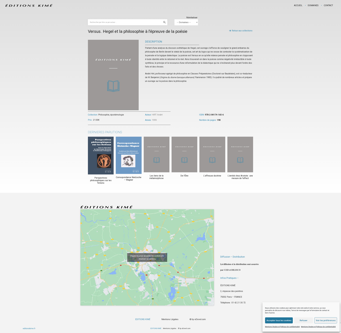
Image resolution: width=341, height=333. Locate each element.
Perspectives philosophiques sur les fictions (100, 180)
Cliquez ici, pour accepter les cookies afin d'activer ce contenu (147, 257)
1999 (154, 120)
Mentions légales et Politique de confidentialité (282, 327)
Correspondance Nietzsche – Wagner (128, 178)
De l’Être (184, 175)
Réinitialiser (191, 17)
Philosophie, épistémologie (111, 114)
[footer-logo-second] (28, 5)
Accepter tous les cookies (279, 320)
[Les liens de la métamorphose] (156, 154)
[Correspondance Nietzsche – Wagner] (128, 155)
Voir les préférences (326, 320)
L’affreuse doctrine (212, 175)
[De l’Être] (184, 154)
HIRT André (157, 114)
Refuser (303, 320)
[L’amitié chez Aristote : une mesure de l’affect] (240, 154)
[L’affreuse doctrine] (212, 154)
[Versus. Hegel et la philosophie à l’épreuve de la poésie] (113, 41)
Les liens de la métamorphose (156, 177)
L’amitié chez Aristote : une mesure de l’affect (240, 177)
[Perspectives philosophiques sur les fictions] (101, 155)
